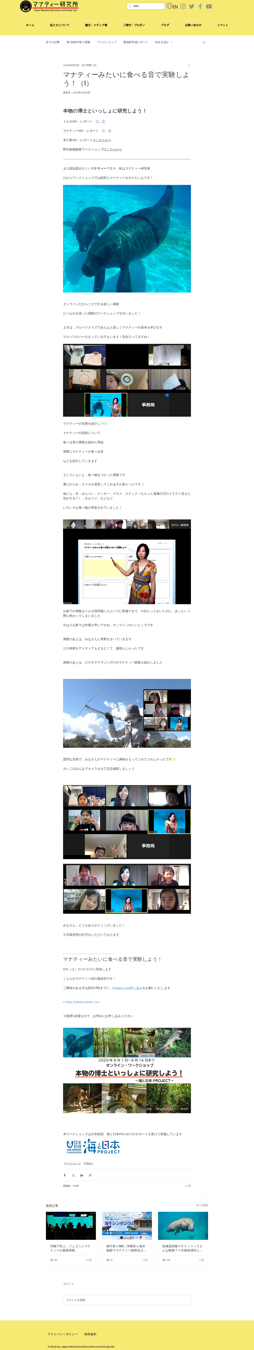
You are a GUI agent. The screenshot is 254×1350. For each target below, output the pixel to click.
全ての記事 (53, 42)
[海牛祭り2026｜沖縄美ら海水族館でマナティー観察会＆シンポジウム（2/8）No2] (127, 1226)
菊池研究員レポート (135, 42)
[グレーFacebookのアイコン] (200, 6)
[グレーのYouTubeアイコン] (209, 6)
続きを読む (162, 42)
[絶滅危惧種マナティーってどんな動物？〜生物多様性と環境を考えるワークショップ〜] (183, 1226)
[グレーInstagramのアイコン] (183, 6)
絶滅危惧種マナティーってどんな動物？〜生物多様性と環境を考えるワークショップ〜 (182, 1248)
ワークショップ (106, 42)
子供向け (88, 1163)
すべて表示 (202, 1205)
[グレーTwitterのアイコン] (191, 6)
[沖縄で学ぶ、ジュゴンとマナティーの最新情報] (71, 1226)
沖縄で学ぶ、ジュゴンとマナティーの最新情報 (70, 1248)
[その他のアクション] (189, 65)
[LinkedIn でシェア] (81, 1175)
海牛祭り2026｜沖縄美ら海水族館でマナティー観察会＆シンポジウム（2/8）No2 (126, 1248)
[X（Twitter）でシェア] (73, 1175)
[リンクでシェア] (90, 1175)
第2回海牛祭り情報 (78, 42)
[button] (193, 23)
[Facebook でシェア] (64, 1175)
